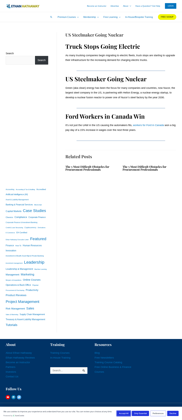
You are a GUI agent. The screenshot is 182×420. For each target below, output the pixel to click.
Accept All (123, 413)
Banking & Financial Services (19, 204)
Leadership (34, 262)
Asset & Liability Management (17, 200)
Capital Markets (13, 211)
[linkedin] (13, 397)
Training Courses (60, 352)
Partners (10, 367)
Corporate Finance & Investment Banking (21, 222)
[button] (129, 5)
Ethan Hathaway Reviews (20, 357)
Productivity (32, 290)
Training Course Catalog (108, 362)
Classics (9, 217)
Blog (97, 352)
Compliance (21, 217)
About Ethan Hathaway (19, 352)
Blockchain (38, 205)
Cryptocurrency (30, 228)
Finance (10, 245)
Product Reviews (16, 295)
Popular (35, 285)
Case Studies (34, 211)
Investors (11, 371)
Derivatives (42, 227)
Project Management (22, 302)
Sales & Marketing (12, 314)
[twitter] (19, 397)
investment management (14, 263)
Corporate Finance (37, 217)
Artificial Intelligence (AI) (17, 194)
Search (10, 53)
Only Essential (140, 413)
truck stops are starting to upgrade (155, 55)
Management (12, 274)
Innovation (11, 250)
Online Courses (32, 279)
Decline (172, 413)
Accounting (10, 189)
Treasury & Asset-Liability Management (25, 319)
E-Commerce (10, 233)
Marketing (27, 274)
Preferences (158, 413)
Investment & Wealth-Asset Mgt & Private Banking (25, 256)
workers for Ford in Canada (148, 125)
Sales (30, 308)
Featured (38, 239)
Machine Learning (40, 269)
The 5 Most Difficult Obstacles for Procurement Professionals (87, 168)
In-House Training (60, 357)
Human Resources (32, 245)
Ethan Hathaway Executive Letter (17, 239)
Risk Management (15, 308)
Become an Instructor (18, 362)
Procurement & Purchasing (15, 290)
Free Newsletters (104, 357)
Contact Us (12, 376)
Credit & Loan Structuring (14, 227)
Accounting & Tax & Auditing (25, 189)
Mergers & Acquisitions (13, 280)
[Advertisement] (27, 125)
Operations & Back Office (18, 285)
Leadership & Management (19, 269)
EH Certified (21, 233)
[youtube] (8, 397)
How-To (18, 246)
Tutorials (11, 325)
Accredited (41, 189)
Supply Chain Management (32, 314)
